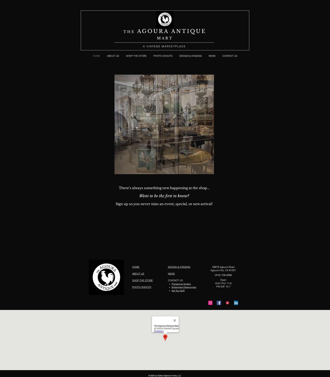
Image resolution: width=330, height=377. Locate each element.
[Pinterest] (227, 303)
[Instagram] (210, 303)
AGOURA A (156, 31)
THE (130, 32)
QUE (198, 31)
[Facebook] (219, 303)
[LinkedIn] (236, 303)
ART (167, 38)
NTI (183, 31)
